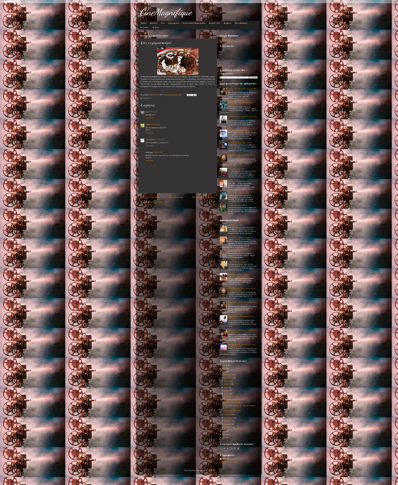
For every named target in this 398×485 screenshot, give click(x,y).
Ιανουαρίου (228, 374)
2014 (224, 372)
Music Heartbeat (241, 23)
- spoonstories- (151, 139)
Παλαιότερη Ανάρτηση (203, 196)
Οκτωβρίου (228, 421)
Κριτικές (153, 23)
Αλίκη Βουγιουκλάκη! (236, 225)
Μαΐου (226, 387)
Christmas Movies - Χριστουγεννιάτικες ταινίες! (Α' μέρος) (242, 345)
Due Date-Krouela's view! (232, 411)
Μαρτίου (227, 381)
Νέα (162, 23)
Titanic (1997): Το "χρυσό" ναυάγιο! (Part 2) (242, 89)
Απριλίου (227, 384)
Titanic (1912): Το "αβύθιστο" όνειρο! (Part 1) (242, 117)
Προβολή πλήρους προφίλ (229, 462)
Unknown (225, 459)
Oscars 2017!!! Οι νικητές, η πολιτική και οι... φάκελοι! (242, 331)
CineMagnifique (166, 12)
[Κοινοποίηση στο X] (192, 95)
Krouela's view (214, 23)
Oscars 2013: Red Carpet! (236, 169)
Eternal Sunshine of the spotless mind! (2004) (240, 317)
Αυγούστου (228, 414)
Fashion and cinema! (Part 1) (237, 205)
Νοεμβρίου (228, 424)
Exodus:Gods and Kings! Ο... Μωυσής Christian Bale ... (239, 406)
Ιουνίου (227, 390)
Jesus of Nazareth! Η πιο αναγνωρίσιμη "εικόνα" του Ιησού (241, 156)
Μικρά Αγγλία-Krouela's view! (238, 181)
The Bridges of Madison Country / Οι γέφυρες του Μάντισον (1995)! (240, 238)
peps (147, 112)
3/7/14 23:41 (160, 139)
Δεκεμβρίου (228, 427)
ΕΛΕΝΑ (148, 124)
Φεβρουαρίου (229, 378)
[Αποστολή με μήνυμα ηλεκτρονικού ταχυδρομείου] (188, 95)
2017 (224, 437)
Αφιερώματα (173, 23)
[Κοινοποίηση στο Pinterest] (196, 95)
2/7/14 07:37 (153, 112)
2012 (224, 365)
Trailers (143, 23)
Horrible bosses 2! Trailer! (232, 402)
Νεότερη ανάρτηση (149, 196)
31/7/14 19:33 (158, 152)
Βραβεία (227, 23)
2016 (224, 434)
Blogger (210, 470)
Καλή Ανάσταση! (234, 251)
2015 (224, 431)
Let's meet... (144, 27)
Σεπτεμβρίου (229, 418)
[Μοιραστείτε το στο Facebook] (194, 95)
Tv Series (156, 27)
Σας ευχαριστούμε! (230, 396)
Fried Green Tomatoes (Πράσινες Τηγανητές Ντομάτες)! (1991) (239, 275)
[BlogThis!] (190, 95)
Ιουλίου (227, 393)
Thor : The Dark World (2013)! (238, 193)
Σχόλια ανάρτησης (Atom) (159, 202)
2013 (224, 368)
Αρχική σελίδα (176, 196)
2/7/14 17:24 (156, 124)
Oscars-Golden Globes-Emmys (194, 23)
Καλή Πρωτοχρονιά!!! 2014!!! (238, 131)
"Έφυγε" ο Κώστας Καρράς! (238, 262)
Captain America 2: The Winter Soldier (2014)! (241, 103)
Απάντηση (149, 118)
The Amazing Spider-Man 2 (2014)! (240, 143)
